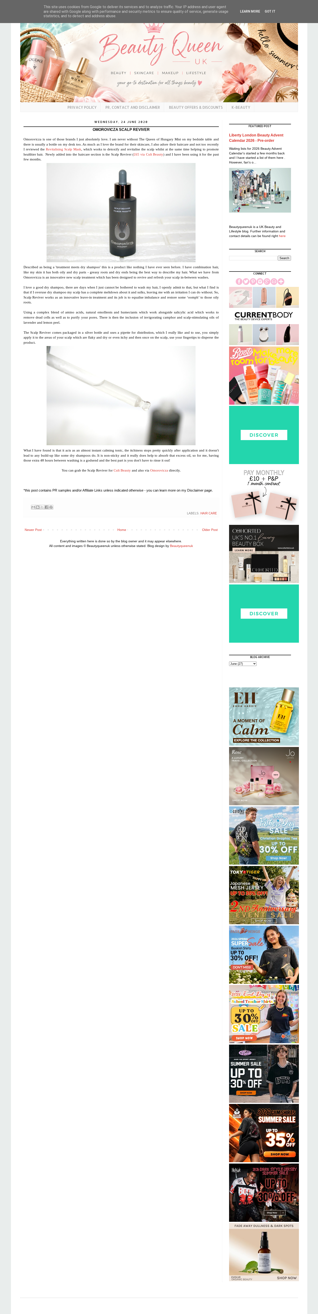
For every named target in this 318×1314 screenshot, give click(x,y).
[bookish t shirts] (264, 983)
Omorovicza (159, 470)
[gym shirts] (264, 1161)
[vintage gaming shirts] (264, 1220)
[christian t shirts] (264, 863)
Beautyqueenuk (181, 546)
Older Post (210, 530)
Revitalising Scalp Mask (63, 149)
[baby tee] (264, 1101)
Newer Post (33, 530)
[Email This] (33, 507)
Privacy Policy (82, 107)
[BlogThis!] (37, 507)
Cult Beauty (122, 470)
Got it (270, 11)
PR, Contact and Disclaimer (132, 107)
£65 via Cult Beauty (148, 154)
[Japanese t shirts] (264, 923)
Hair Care (208, 513)
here (282, 236)
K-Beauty (241, 107)
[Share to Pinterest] (51, 507)
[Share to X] (42, 507)
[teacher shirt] (264, 1042)
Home (121, 530)
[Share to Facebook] (46, 507)
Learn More (250, 11)
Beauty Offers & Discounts (196, 107)
